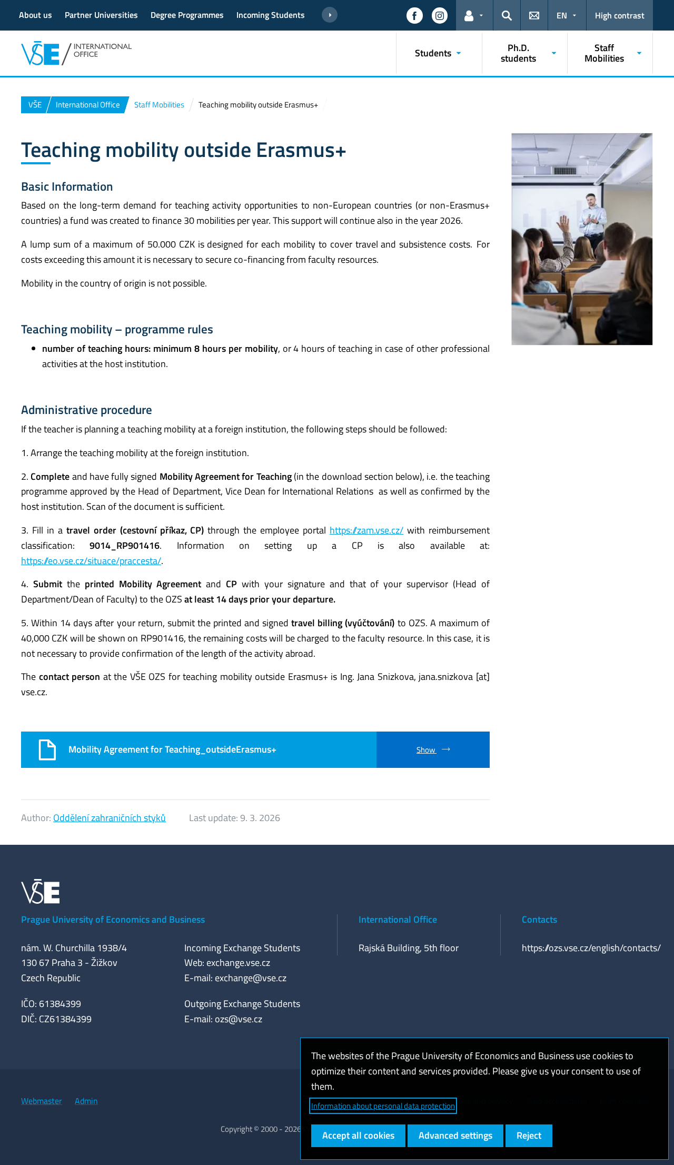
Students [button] (433, 53)
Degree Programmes (187, 14)
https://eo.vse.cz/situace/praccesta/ (91, 561)
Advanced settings (455, 1135)
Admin (86, 1100)
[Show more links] (330, 15)
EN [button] (562, 15)
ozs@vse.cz (238, 1019)
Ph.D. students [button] (518, 53)
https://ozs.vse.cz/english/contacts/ (591, 948)
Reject (529, 1135)
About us (35, 14)
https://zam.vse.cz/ (366, 530)
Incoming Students (270, 14)
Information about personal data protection (383, 1106)
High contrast (620, 15)
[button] (414, 15)
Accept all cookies (358, 1135)
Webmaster (41, 1100)
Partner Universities (101, 14)
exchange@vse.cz (250, 978)
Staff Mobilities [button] (604, 53)
